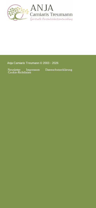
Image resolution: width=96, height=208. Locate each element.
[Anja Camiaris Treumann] (40, 10)
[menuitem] (14, 69)
